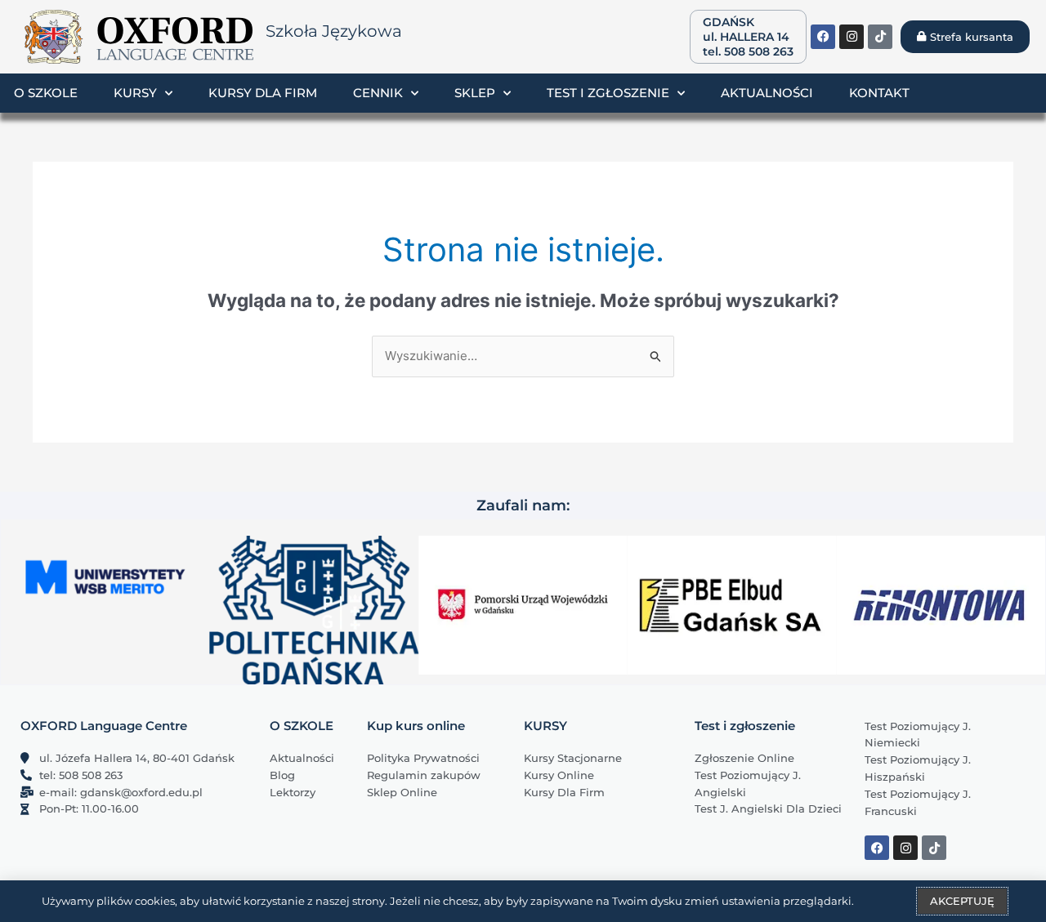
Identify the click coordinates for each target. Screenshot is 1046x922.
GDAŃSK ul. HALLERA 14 (746, 29)
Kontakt (879, 92)
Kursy (135, 92)
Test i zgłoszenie (608, 92)
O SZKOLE (301, 725)
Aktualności (767, 92)
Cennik (378, 92)
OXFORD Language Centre (103, 725)
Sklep (474, 92)
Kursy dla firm (262, 92)
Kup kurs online (416, 725)
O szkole (46, 92)
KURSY (545, 725)
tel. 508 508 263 (748, 51)
